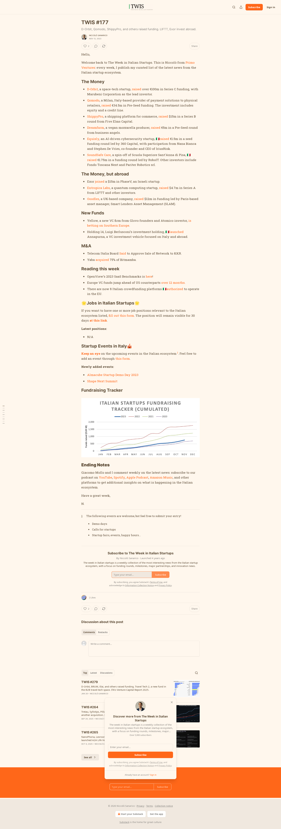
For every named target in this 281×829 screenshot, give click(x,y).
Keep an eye (90, 353)
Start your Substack (132, 814)
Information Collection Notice (139, 765)
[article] (140, 690)
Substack (124, 822)
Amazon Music (161, 477)
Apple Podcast (137, 477)
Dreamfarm (95, 127)
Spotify (119, 477)
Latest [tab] (93, 672)
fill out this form (121, 315)
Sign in (271, 7)
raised (136, 89)
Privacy (140, 805)
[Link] (76, 81)
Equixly (93, 139)
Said (122, 253)
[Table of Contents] (3, 414)
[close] (171, 702)
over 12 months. (173, 282)
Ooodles (93, 199)
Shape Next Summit (102, 381)
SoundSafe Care (99, 155)
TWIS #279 (89, 682)
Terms (149, 805)
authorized (175, 289)
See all (88, 757)
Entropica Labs (98, 188)
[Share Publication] (241, 7)
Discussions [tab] (106, 672)
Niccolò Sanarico (98, 35)
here (149, 276)
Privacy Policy (165, 765)
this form (122, 358)
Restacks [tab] (102, 632)
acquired (102, 260)
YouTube (105, 477)
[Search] (234, 7)
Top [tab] (85, 672)
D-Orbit (92, 89)
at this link (98, 320)
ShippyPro (95, 116)
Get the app (156, 814)
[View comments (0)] (96, 46)
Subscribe (254, 7)
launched (176, 232)
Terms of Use (156, 762)
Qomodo (93, 100)
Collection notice (164, 805)
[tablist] (95, 632)
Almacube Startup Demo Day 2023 (112, 375)
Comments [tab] (89, 632)
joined (99, 181)
